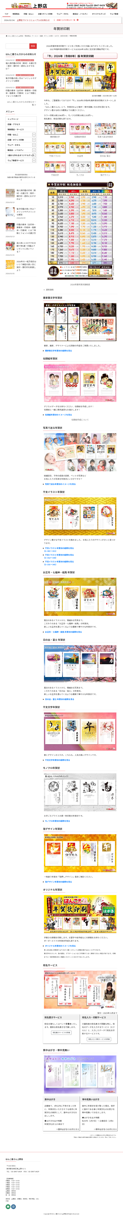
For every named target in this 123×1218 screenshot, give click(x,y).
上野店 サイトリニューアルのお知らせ (33, 20)
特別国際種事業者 (21, 175)
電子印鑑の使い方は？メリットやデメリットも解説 (26, 212)
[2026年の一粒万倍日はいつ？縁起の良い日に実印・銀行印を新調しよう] (10, 264)
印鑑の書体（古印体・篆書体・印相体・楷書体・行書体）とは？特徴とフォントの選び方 (21, 93)
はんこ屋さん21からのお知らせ (24, 60)
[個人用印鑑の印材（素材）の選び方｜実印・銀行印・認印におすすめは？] (10, 193)
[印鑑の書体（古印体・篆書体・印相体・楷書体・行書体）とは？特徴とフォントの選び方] (10, 227)
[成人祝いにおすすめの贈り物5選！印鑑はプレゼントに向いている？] (10, 246)
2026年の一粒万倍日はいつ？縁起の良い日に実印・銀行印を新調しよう (26, 265)
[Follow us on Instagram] (13, 1206)
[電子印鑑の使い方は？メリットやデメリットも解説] (10, 212)
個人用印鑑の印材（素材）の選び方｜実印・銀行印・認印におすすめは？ (21, 66)
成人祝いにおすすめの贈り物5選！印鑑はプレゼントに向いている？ (26, 247)
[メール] (8, 1206)
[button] (65, 20)
